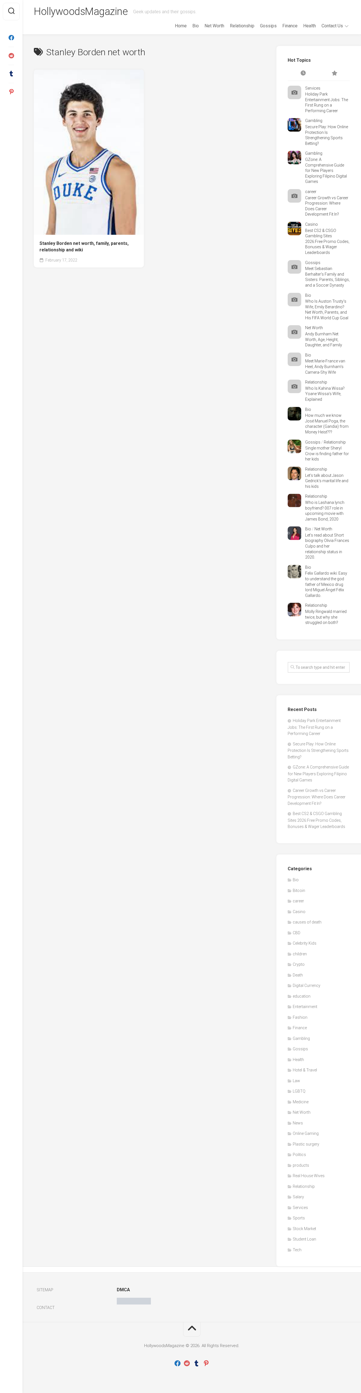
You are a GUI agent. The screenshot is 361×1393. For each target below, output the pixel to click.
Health (309, 25)
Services (312, 88)
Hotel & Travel (305, 1070)
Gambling (313, 120)
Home (181, 25)
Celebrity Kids (304, 943)
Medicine (301, 1102)
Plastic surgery (306, 1144)
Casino (311, 224)
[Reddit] (11, 56)
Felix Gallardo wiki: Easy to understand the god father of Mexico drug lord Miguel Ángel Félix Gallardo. (326, 584)
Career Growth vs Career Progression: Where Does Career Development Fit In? (316, 797)
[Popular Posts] (334, 73)
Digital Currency (306, 985)
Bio (195, 25)
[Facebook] (11, 38)
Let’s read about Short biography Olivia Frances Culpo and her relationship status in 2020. (327, 546)
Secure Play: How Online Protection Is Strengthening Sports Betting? (318, 750)
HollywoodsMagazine (80, 11)
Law (296, 1080)
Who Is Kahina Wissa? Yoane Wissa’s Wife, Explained (325, 394)
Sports (299, 1218)
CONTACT (46, 1307)
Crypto (299, 964)
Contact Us (332, 25)
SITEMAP (45, 1290)
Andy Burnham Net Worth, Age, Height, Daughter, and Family (323, 339)
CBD (296, 933)
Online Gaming (306, 1133)
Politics (299, 1154)
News (298, 1123)
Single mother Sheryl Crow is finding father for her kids (327, 453)
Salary (298, 1197)
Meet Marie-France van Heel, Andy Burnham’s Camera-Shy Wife (325, 366)
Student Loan (304, 1239)
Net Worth (214, 25)
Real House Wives (309, 1175)
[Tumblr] (11, 74)
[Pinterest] (11, 92)
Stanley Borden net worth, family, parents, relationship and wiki (84, 247)
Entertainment (305, 1006)
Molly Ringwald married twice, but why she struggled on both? (326, 617)
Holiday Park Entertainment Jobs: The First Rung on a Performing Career (314, 727)
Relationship (242, 25)
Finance (290, 25)
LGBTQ (299, 1091)
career (310, 191)
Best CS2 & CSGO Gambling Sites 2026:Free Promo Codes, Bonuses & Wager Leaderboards (327, 241)
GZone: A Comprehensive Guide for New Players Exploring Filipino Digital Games (326, 170)
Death (298, 975)
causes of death (307, 922)
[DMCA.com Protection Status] (134, 1303)
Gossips (268, 25)
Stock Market (304, 1228)
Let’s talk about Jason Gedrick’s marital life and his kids (326, 481)
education (302, 996)
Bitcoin (299, 890)
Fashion (300, 1017)
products (301, 1165)
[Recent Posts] (303, 73)
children (300, 954)
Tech (297, 1250)
